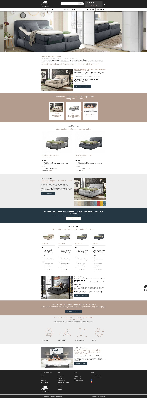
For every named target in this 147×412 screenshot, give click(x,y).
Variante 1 (50, 170)
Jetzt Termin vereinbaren (81, 363)
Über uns (42, 375)
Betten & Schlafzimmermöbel (63, 382)
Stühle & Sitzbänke (61, 378)
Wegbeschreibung (79, 380)
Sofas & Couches (61, 375)
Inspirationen (76, 9)
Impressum (94, 396)
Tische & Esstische (61, 380)
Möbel (54, 9)
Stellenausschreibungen (45, 384)
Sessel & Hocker (61, 376)
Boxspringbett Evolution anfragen (82, 86)
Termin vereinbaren (44, 382)
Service (42, 376)
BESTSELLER (100, 9)
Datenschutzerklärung (102, 396)
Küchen (64, 9)
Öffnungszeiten (44, 380)
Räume (44, 9)
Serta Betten (90, 9)
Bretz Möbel (60, 387)
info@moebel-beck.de (93, 3)
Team (42, 378)
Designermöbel (60, 385)
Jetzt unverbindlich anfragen (48, 193)
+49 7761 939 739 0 (93, 5)
